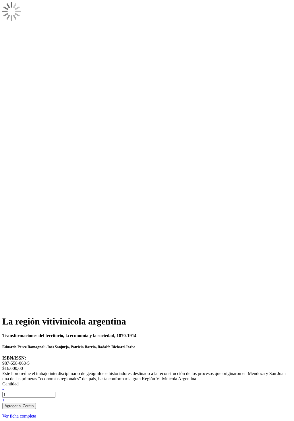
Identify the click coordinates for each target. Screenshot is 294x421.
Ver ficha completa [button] (19, 416)
